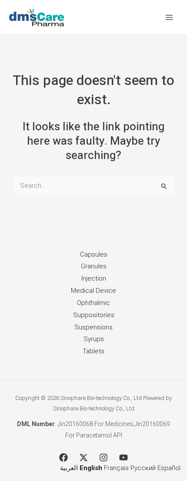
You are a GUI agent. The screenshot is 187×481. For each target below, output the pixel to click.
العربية (69, 468)
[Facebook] (63, 457)
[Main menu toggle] (169, 17)
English (91, 468)
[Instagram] (103, 457)
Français (116, 468)
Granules (94, 266)
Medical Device (93, 291)
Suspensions (93, 327)
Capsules (93, 254)
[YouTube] (123, 457)
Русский (143, 468)
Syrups (93, 339)
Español (168, 468)
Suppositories (93, 315)
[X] (83, 457)
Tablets (93, 351)
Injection (93, 278)
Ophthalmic (93, 303)
